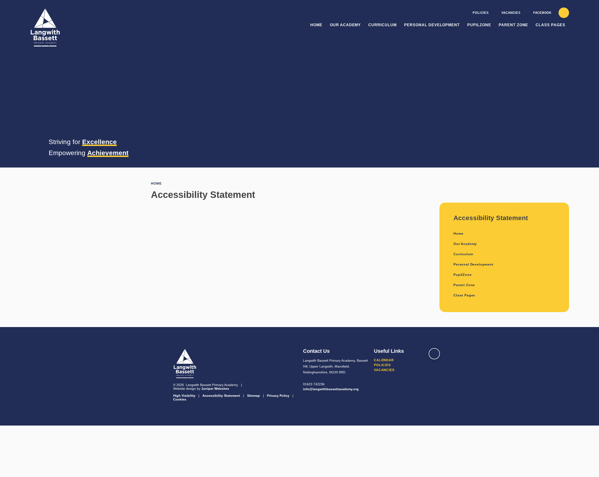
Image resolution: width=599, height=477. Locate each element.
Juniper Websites (215, 388)
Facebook (542, 13)
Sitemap (253, 395)
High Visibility (184, 395)
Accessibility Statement (221, 395)
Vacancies (511, 13)
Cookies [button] (179, 399)
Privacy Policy (278, 395)
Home (156, 183)
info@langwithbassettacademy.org (331, 389)
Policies (481, 13)
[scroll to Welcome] (434, 353)
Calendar (384, 360)
